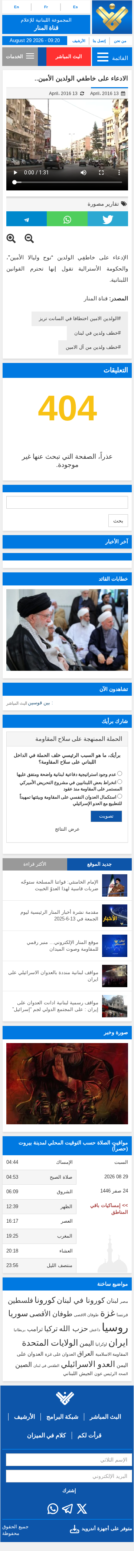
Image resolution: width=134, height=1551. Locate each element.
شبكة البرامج (62, 1416)
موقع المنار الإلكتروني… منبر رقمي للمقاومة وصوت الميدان (62, 945)
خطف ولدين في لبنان (96, 333)
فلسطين (20, 1300)
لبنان (112, 1300)
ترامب (35, 1329)
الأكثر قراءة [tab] (34, 864)
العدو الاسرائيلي (88, 1364)
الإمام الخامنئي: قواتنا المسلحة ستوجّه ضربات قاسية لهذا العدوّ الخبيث (59, 885)
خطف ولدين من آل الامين (92, 347)
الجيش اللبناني (78, 1373)
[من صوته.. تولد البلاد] (67, 1084)
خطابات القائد (113, 579)
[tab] (67, 739)
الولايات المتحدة (50, 1343)
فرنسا (122, 1314)
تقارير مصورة (103, 203)
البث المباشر (69, 56)
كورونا (45, 1300)
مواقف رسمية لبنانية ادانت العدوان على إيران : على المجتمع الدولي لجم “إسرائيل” (55, 1006)
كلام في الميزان (46, 1435)
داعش (94, 1329)
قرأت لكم (90, 1435)
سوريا (18, 1313)
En (16, 7)
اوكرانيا (101, 1344)
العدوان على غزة (60, 1354)
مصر (124, 1301)
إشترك (69, 1490)
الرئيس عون (105, 1373)
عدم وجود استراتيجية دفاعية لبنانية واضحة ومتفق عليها (66, 774)
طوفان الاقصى (86, 1314)
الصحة (123, 1374)
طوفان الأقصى (50, 1314)
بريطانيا (20, 1330)
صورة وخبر (116, 1032)
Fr (46, 7)
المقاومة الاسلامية (111, 1354)
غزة (107, 1313)
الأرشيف (78, 41)
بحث (118, 521)
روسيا (115, 1327)
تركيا (51, 1329)
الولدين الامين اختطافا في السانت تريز (78, 318)
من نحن (120, 41)
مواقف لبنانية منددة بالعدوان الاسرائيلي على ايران (53, 976)
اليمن (86, 1343)
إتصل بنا (99, 41)
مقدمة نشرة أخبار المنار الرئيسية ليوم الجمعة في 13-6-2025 (59, 915)
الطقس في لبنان (46, 1366)
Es (75, 7)
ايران (118, 1342)
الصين (23, 1364)
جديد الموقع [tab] (99, 864)
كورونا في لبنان (81, 1300)
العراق (85, 1353)
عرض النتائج (67, 829)
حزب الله (73, 1328)
